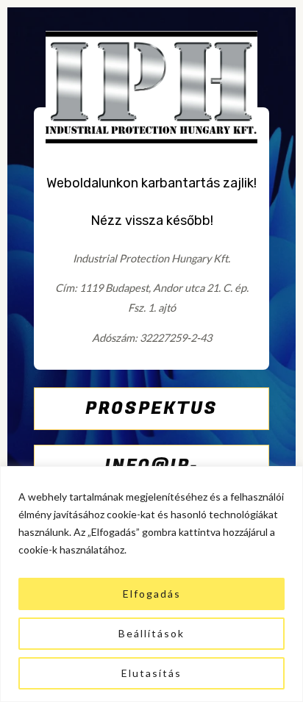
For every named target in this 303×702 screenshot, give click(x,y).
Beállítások (151, 633)
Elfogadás (152, 593)
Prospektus (151, 408)
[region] (151, 584)
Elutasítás (151, 673)
